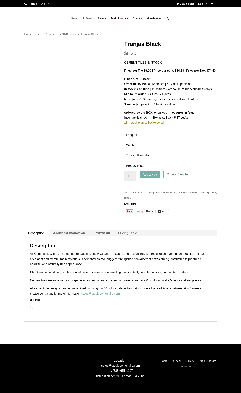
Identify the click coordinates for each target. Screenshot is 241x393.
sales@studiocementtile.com (100, 293)
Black (127, 197)
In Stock (88, 18)
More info (152, 18)
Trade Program (119, 18)
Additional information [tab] (69, 233)
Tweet (139, 211)
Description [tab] (36, 233)
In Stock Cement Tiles (47, 34)
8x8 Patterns (71, 34)
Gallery (102, 18)
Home (74, 18)
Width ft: (131, 145)
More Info (186, 366)
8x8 (214, 192)
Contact (137, 18)
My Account (185, 3)
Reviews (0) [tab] (101, 233)
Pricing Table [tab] (127, 233)
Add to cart (150, 174)
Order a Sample (177, 174)
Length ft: (132, 135)
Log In (202, 3)
